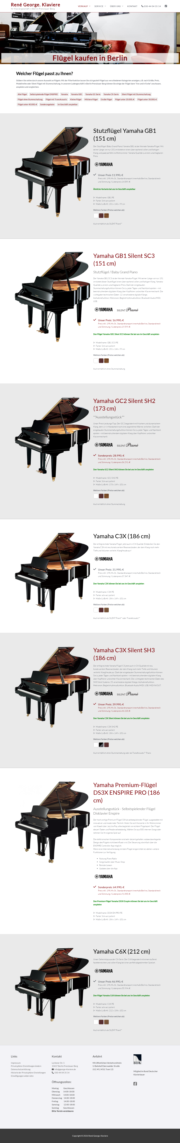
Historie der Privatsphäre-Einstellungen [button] (28, 1072)
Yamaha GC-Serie (92, 94)
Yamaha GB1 (76, 94)
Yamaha (64, 94)
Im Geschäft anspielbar (68, 104)
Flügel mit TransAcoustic (56, 99)
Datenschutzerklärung (20, 1069)
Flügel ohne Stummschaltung (30, 99)
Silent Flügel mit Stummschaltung (136, 94)
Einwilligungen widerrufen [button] (22, 1076)
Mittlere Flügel (91, 99)
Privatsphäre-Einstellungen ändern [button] (26, 1066)
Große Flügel (106, 99)
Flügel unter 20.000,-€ (124, 99)
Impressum (16, 1063)
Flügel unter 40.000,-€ (27, 104)
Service (98, 6)
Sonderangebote (47, 104)
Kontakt (132, 6)
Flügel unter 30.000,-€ (147, 99)
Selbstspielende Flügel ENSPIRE (44, 94)
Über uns (115, 6)
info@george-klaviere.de (65, 1069)
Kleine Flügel (75, 99)
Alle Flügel (22, 94)
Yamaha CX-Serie (111, 94)
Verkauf (83, 6)
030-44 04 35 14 (152, 6)
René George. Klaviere (35, 4)
